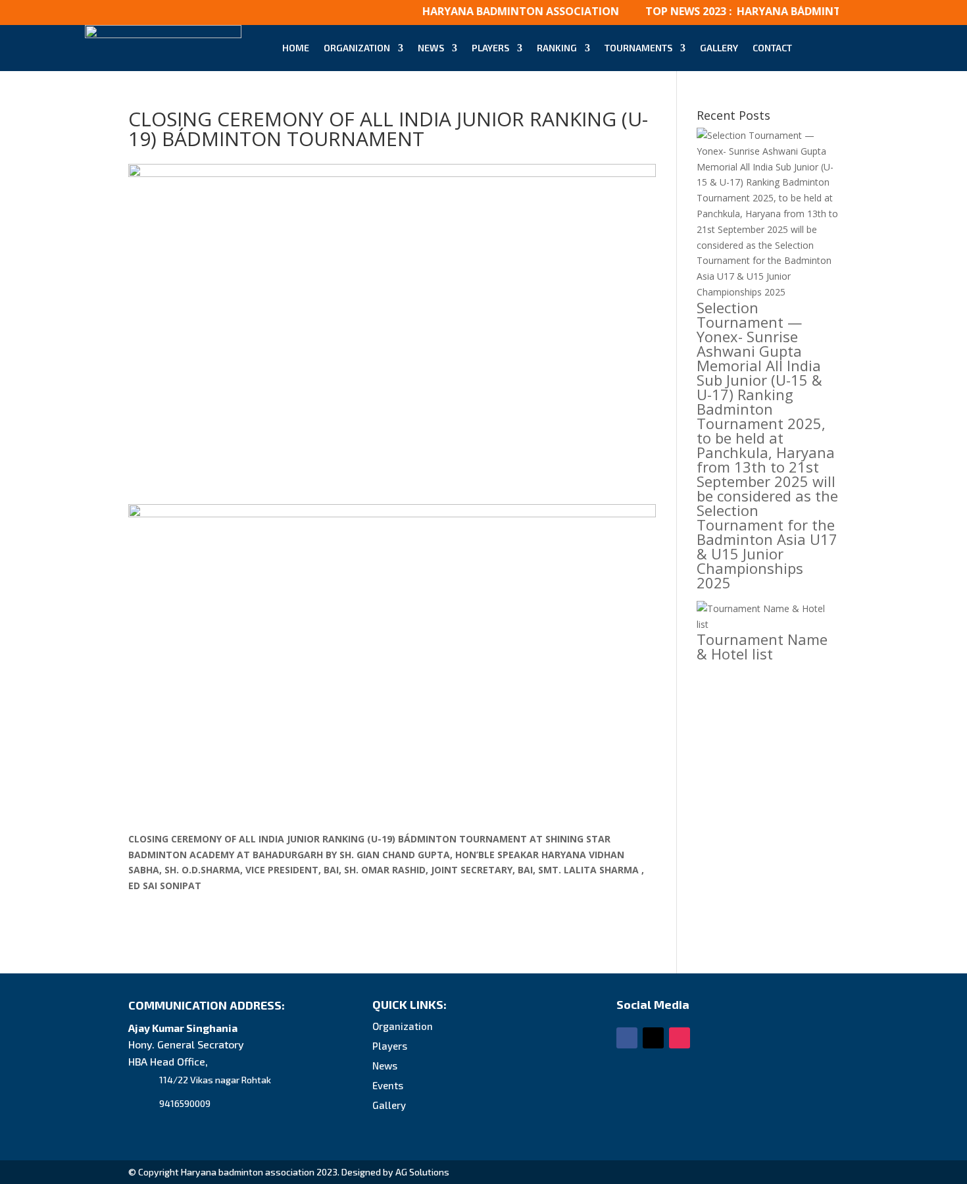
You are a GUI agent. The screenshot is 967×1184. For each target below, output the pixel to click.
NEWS (431, 47)
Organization (357, 47)
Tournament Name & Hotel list (762, 646)
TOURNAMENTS (638, 47)
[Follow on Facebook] (626, 1037)
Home (295, 47)
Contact (772, 47)
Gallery (719, 47)
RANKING (557, 47)
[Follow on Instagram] (679, 1037)
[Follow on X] (653, 1037)
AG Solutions (422, 1171)
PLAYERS (490, 47)
